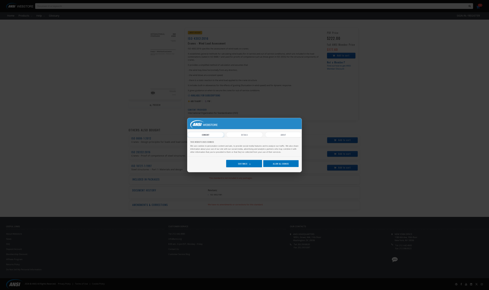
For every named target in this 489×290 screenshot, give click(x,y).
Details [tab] (244, 134)
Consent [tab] (205, 134)
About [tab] (283, 134)
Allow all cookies (281, 163)
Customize (242, 163)
